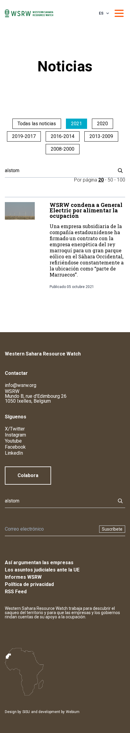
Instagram (15, 435)
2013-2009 (101, 136)
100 (121, 180)
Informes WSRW (23, 577)
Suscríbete (112, 529)
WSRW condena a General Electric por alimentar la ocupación (86, 210)
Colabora (28, 475)
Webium (73, 712)
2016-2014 (62, 136)
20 (101, 180)
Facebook (15, 447)
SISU (26, 712)
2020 (102, 123)
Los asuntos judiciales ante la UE (42, 570)
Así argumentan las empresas (39, 562)
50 (110, 180)
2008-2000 (62, 149)
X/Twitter (15, 429)
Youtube (13, 441)
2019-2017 (24, 136)
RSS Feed (16, 591)
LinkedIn (14, 453)
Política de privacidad (29, 584)
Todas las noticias (37, 123)
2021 (76, 123)
